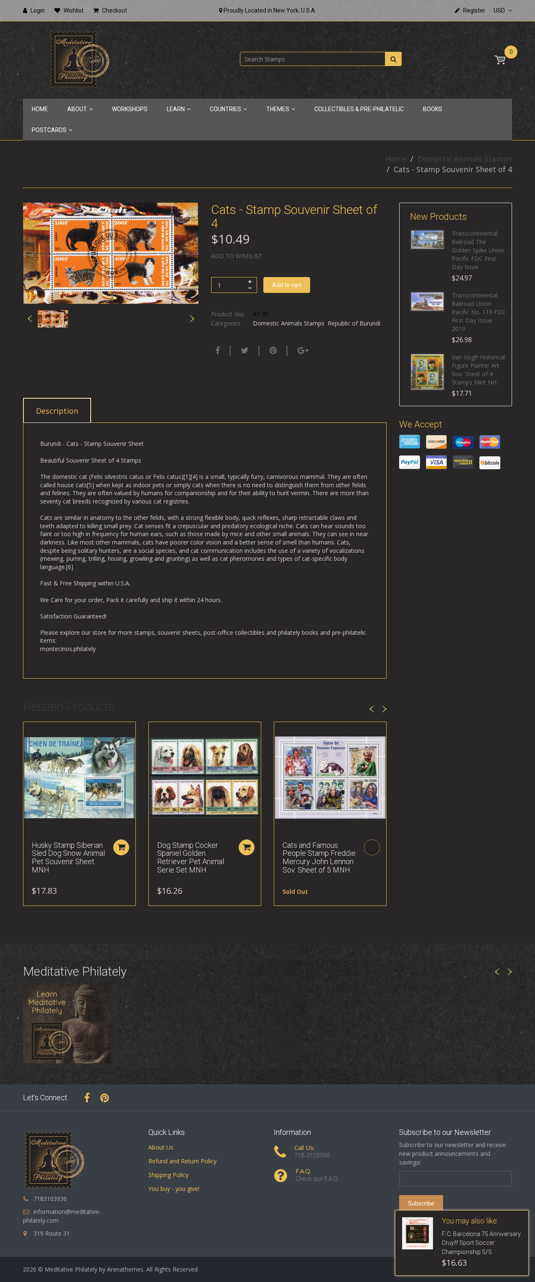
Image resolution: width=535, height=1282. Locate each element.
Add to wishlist (236, 256)
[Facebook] (216, 351)
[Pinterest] (104, 1098)
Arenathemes (125, 1269)
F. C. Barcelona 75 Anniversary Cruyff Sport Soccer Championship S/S (481, 1243)
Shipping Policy (168, 1175)
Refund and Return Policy (182, 1161)
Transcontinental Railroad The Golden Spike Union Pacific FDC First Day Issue (478, 250)
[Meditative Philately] (79, 59)
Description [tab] (57, 411)
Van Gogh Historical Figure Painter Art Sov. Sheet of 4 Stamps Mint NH (478, 369)
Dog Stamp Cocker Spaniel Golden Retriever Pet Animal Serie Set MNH (190, 857)
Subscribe (421, 1203)
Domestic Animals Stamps (465, 159)
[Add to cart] (121, 847)
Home (396, 159)
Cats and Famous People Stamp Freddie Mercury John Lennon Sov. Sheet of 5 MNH (319, 857)
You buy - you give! (173, 1189)
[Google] (302, 351)
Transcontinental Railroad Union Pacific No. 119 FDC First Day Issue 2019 (479, 312)
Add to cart (286, 285)
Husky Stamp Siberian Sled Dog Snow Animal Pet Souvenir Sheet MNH (68, 857)
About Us (160, 1147)
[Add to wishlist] (29, 732)
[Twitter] (244, 351)
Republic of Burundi (354, 323)
